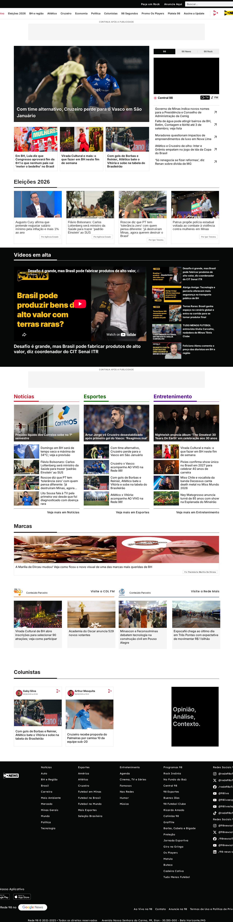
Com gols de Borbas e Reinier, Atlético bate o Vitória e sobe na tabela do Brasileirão (128, 483)
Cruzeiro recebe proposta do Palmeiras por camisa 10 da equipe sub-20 (87, 738)
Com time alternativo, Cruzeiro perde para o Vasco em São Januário (126, 451)
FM (216, 97)
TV (207, 97)
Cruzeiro (66, 13)
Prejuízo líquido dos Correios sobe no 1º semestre (43, 436)
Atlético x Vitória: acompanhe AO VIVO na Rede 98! (126, 498)
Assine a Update (194, 13)
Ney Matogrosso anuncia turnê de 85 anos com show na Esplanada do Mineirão (199, 498)
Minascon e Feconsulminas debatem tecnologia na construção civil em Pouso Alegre (139, 636)
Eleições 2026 (17, 13)
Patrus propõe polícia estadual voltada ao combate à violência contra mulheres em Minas (194, 225)
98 (164, 51)
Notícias (24, 396)
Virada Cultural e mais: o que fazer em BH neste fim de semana (198, 451)
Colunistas (111, 13)
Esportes (95, 396)
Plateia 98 (174, 13)
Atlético (52, 13)
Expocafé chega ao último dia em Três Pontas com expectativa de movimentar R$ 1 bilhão (196, 635)
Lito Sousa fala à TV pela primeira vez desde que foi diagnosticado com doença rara (59, 498)
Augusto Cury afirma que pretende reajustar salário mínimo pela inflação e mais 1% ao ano (37, 227)
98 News (186, 51)
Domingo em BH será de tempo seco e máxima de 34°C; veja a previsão (58, 451)
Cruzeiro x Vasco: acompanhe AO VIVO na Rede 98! (126, 467)
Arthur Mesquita (85, 690)
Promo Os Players (153, 13)
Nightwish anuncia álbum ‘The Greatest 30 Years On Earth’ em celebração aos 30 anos (186, 436)
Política (95, 13)
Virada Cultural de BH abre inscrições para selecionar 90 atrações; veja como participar (36, 635)
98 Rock (208, 51)
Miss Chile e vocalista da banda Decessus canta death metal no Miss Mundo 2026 (199, 483)
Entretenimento (173, 396)
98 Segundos (129, 13)
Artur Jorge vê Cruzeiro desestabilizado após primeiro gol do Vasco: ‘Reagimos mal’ (116, 436)
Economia (81, 13)
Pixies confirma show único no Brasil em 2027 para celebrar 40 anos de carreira (199, 467)
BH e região (36, 13)
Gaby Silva (29, 690)
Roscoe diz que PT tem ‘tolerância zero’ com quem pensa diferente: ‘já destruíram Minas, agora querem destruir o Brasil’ (141, 229)
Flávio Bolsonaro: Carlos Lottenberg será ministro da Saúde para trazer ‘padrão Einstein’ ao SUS (86, 227)
